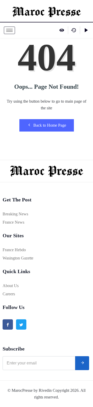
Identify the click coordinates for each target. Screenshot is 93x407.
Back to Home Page (49, 125)
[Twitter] (21, 324)
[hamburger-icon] (9, 30)
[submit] (82, 363)
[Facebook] (8, 324)
